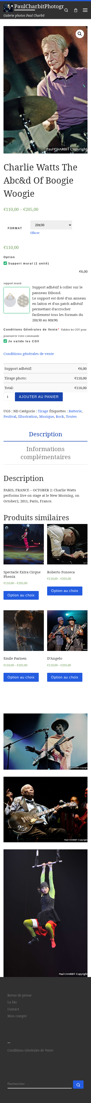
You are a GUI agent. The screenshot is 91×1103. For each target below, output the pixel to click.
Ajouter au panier (39, 397)
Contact (13, 1009)
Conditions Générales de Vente (32, 329)
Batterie (75, 411)
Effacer (35, 233)
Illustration (27, 416)
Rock (60, 416)
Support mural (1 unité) (28, 263)
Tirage (43, 411)
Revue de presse (19, 995)
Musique (46, 416)
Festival (10, 416)
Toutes (71, 416)
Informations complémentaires (46, 453)
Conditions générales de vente (29, 353)
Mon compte (17, 1016)
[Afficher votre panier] (75, 10)
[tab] (46, 434)
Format (15, 228)
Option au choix (21, 595)
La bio (12, 1002)
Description (45, 434)
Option (9, 257)
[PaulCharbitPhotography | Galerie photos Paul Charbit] (8, 7)
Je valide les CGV (23, 341)
